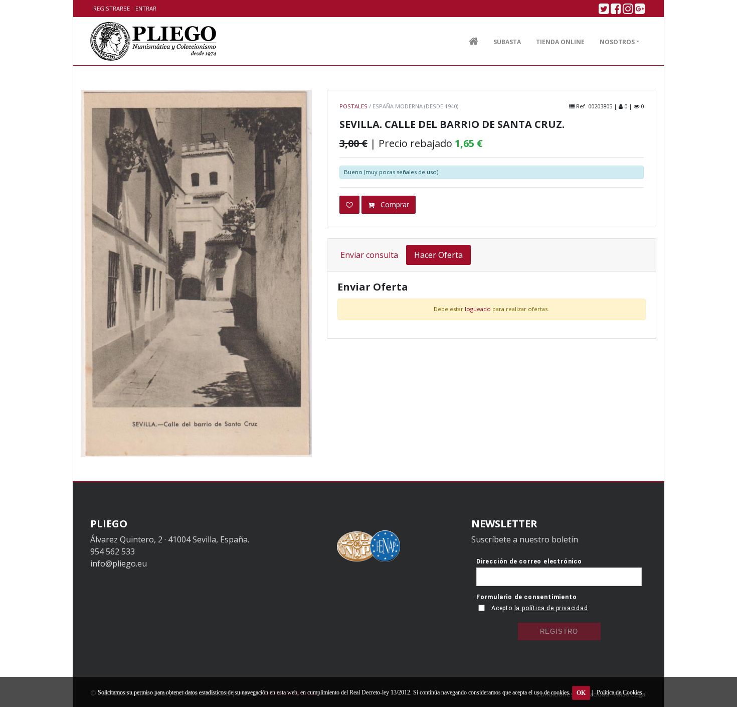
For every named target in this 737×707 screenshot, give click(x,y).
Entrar (145, 8)
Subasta (507, 42)
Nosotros (617, 42)
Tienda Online (560, 42)
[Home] (153, 41)
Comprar (394, 204)
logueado (478, 309)
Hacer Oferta (438, 254)
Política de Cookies (619, 692)
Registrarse (111, 8)
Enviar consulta (369, 254)
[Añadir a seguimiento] (349, 205)
